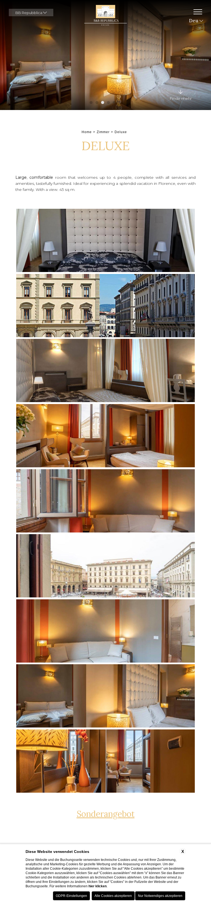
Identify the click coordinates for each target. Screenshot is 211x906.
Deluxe (121, 132)
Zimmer (103, 132)
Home (87, 132)
